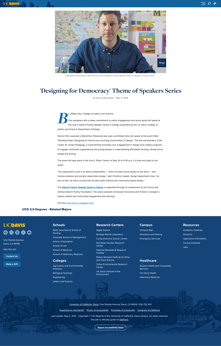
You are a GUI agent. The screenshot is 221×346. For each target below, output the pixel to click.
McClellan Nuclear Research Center (110, 244)
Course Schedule (191, 242)
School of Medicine (62, 250)
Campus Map (146, 230)
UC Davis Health (148, 273)
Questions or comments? (71, 310)
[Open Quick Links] (215, 3)
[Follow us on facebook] (5, 232)
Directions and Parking (151, 234)
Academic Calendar (193, 230)
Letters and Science (63, 281)
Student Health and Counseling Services (155, 267)
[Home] (14, 225)
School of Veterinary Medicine (68, 254)
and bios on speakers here (80, 202)
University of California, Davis (83, 304)
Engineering (59, 277)
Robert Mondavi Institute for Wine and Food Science (113, 258)
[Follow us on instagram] (11, 232)
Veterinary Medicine (150, 277)
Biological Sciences (62, 273)
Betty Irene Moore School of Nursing (67, 231)
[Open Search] (209, 3)
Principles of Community (123, 310)
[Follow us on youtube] (29, 232)
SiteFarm (123, 319)
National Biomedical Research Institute (111, 251)
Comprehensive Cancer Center (111, 238)
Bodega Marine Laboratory (109, 234)
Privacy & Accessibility (97, 310)
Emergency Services (150, 238)
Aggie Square (103, 230)
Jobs (185, 247)
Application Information (194, 238)
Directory (187, 234)
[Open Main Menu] (203, 3)
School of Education (63, 241)
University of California (148, 310)
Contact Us (11, 256)
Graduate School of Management (69, 237)
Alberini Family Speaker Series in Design (82, 187)
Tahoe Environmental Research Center (111, 266)
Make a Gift (12, 264)
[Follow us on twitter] (23, 232)
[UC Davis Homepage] (11, 3)
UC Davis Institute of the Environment (108, 273)
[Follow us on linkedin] (17, 232)
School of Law (60, 245)
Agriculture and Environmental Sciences (68, 267)
